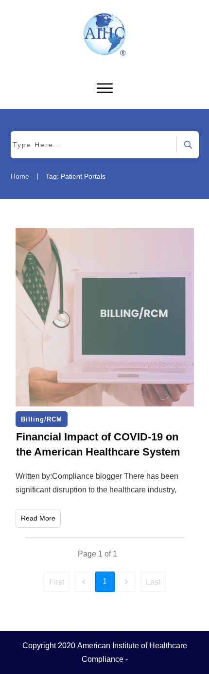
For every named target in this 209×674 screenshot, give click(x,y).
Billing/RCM (41, 419)
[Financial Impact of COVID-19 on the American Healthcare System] (105, 317)
